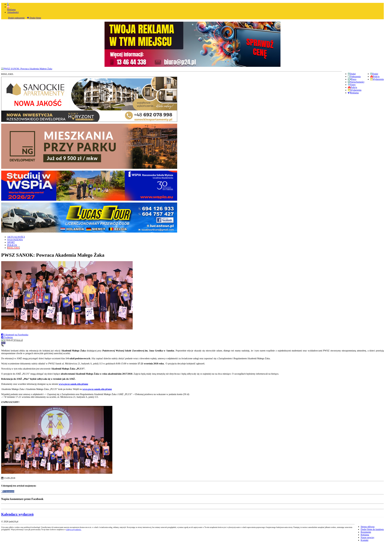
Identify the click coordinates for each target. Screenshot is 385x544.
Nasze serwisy (367, 537)
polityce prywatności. (73, 530)
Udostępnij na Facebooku (15, 334)
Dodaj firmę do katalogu (372, 529)
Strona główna (367, 526)
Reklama (11, 9)
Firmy (353, 84)
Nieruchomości (357, 82)
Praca (353, 79)
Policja (376, 76)
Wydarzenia (378, 79)
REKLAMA (13, 247)
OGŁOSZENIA (15, 239)
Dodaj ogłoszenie (16, 18)
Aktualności (13, 12)
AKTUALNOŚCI (16, 237)
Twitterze (8, 337)
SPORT (11, 242)
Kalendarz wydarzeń (17, 514)
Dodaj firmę (35, 18)
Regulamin (366, 532)
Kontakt (364, 540)
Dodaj (375, 74)
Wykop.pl (18, 340)
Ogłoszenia (355, 76)
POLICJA (12, 245)
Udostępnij (8, 491)
